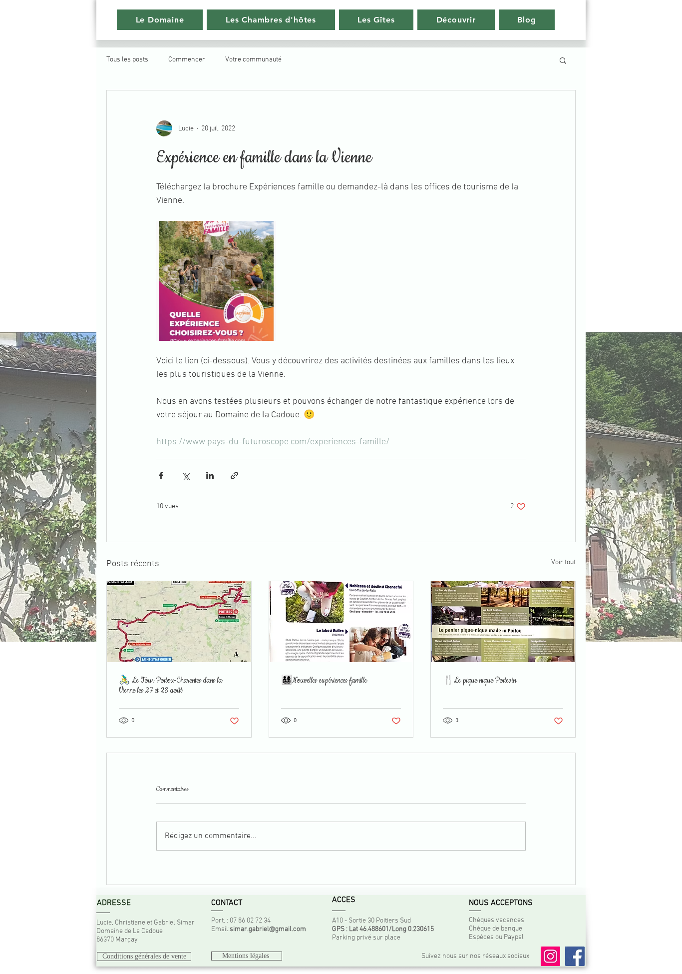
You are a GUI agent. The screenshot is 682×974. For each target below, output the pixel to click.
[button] (563, 60)
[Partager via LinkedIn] (210, 475)
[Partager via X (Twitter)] (185, 475)
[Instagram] (550, 956)
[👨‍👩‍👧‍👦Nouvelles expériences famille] (341, 621)
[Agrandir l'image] (216, 281)
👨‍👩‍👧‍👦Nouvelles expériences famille (324, 681)
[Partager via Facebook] (161, 475)
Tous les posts (127, 59)
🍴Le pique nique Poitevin (479, 681)
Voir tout (563, 562)
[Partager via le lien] (234, 475)
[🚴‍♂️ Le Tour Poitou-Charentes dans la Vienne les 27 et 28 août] (179, 621)
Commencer (186, 59)
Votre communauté (253, 59)
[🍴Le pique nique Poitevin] (503, 621)
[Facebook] (575, 956)
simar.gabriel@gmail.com (268, 929)
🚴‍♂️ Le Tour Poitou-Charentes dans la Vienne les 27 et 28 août (170, 686)
